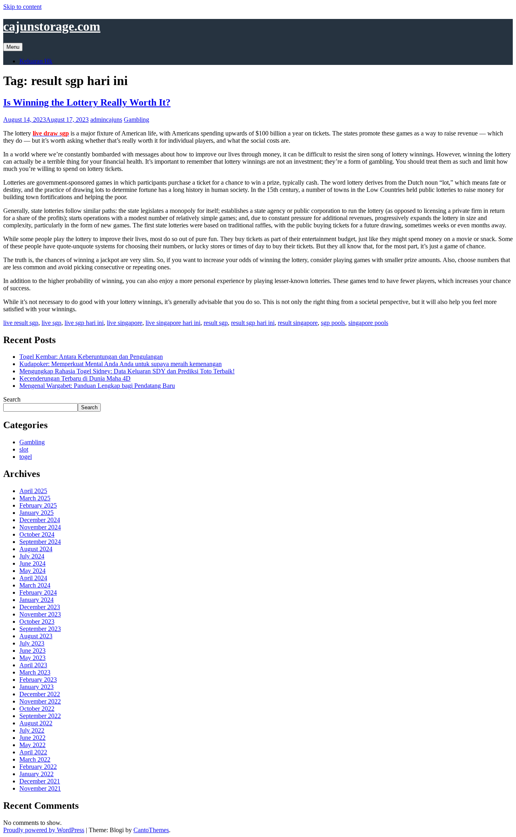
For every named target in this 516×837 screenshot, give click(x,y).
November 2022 (40, 701)
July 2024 (31, 556)
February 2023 (38, 679)
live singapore (124, 322)
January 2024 (36, 599)
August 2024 (35, 549)
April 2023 (33, 665)
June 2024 (32, 563)
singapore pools (368, 322)
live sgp (51, 322)
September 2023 (40, 628)
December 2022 (39, 694)
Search (12, 399)
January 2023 (36, 686)
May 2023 (32, 657)
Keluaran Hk (35, 61)
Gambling (136, 119)
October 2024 (36, 534)
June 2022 (32, 737)
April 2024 (33, 578)
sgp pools (333, 322)
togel (25, 456)
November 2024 (40, 527)
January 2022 (36, 773)
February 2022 (38, 766)
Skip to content (22, 6)
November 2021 (40, 788)
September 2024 (40, 541)
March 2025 (34, 498)
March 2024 (34, 585)
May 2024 (32, 570)
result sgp (216, 322)
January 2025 (36, 512)
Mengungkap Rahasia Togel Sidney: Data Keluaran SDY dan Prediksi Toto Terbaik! (127, 371)
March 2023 (34, 672)
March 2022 (34, 759)
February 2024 (38, 592)
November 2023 (40, 614)
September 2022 (40, 715)
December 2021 (39, 781)
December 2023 (39, 607)
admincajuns (106, 119)
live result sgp (20, 322)
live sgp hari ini (84, 322)
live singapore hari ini (173, 322)
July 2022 (31, 730)
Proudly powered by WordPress (43, 830)
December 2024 (39, 519)
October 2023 (36, 621)
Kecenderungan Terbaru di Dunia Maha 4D (75, 378)
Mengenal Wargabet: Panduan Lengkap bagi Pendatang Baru (97, 385)
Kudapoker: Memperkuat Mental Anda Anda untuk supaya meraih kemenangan (120, 363)
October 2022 (36, 708)
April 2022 (33, 752)
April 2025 (33, 490)
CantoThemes (151, 830)
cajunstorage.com (51, 26)
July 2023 (31, 643)
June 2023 (32, 650)
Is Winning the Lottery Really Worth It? (87, 102)
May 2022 (32, 744)
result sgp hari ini (253, 322)
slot (23, 449)
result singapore (298, 322)
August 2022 (35, 723)
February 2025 (38, 505)
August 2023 (35, 636)
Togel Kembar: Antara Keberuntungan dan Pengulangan (91, 356)
